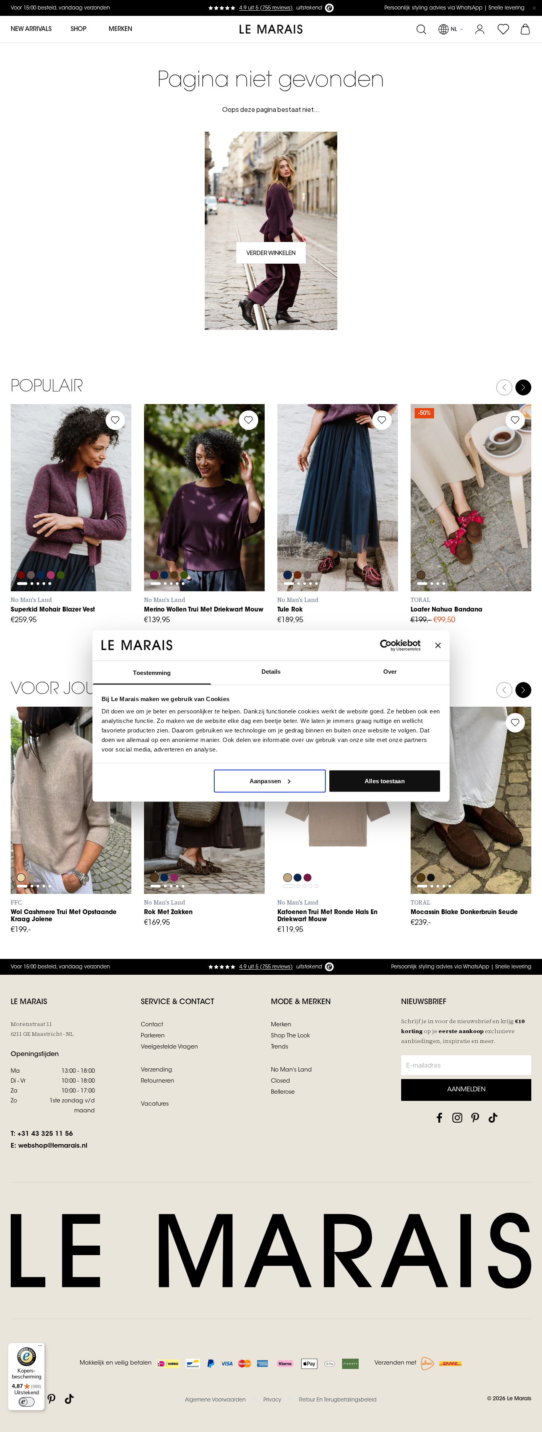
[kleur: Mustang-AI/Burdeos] (421, 554)
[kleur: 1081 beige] (21, 856)
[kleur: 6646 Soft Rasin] (154, 554)
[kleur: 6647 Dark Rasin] (308, 856)
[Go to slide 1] (22, 518)
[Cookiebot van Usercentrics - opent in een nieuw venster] (386, 645)
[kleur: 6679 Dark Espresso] (175, 554)
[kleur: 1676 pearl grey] (31, 856)
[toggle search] (421, 29)
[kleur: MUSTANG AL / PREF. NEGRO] (421, 856)
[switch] (27, 1402)
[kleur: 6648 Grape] (21, 554)
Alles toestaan (384, 780)
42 (228, 839)
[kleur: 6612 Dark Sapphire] (42, 554)
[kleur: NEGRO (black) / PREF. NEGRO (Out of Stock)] (431, 856)
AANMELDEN (466, 1090)
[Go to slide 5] (49, 518)
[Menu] (40, 1347)
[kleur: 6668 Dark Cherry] (175, 856)
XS (24, 537)
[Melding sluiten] (534, 8)
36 (442, 519)
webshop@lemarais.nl (52, 1146)
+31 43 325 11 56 (45, 1134)
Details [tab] (271, 671)
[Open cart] (526, 29)
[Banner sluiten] (438, 645)
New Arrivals (31, 30)
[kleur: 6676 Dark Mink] (31, 554)
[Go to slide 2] (32, 518)
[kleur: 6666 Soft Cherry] (52, 554)
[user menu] (480, 29)
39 (494, 519)
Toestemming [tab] (152, 672)
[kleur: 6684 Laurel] (62, 554)
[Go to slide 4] (43, 518)
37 (459, 519)
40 (512, 519)
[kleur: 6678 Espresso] (154, 856)
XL (95, 537)
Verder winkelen (271, 252)
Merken (120, 30)
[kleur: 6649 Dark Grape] (298, 554)
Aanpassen (265, 780)
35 (424, 519)
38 (476, 519)
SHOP (78, 30)
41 (425, 537)
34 (157, 839)
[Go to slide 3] (38, 518)
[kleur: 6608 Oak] (288, 856)
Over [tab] (390, 671)
